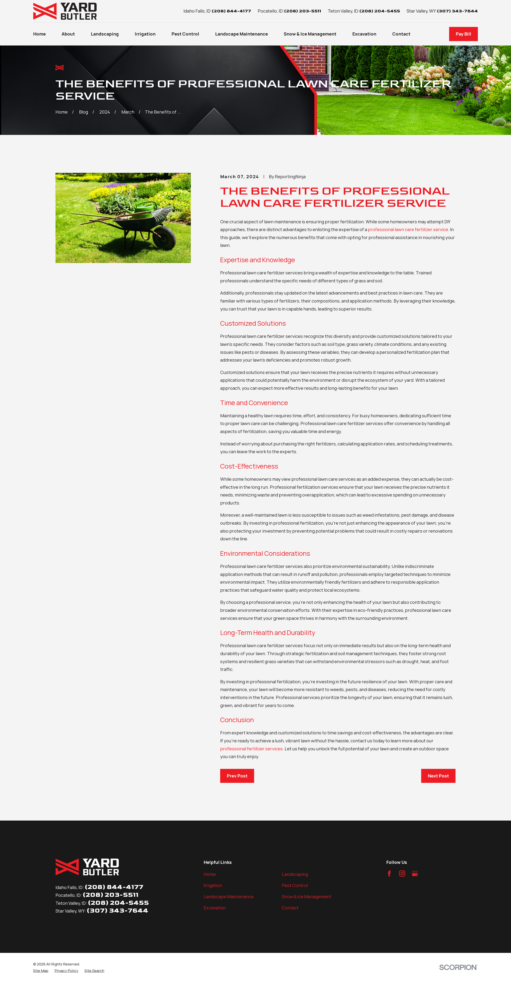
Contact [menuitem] (401, 34)
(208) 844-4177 (231, 11)
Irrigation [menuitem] (145, 34)
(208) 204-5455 (379, 11)
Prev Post (237, 776)
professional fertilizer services (251, 749)
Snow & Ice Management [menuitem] (310, 34)
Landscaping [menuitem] (105, 34)
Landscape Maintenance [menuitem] (241, 34)
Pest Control (295, 885)
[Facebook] (389, 873)
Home (210, 874)
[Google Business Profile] (415, 873)
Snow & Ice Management (306, 897)
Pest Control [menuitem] (185, 34)
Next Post (438, 776)
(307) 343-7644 (457, 11)
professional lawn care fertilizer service (408, 229)
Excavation (215, 908)
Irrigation (213, 885)
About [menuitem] (68, 34)
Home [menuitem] (39, 34)
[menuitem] (40, 970)
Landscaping (295, 874)
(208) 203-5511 (302, 11)
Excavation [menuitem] (364, 34)
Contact (290, 908)
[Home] (65, 11)
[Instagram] (402, 873)
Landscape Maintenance (229, 897)
